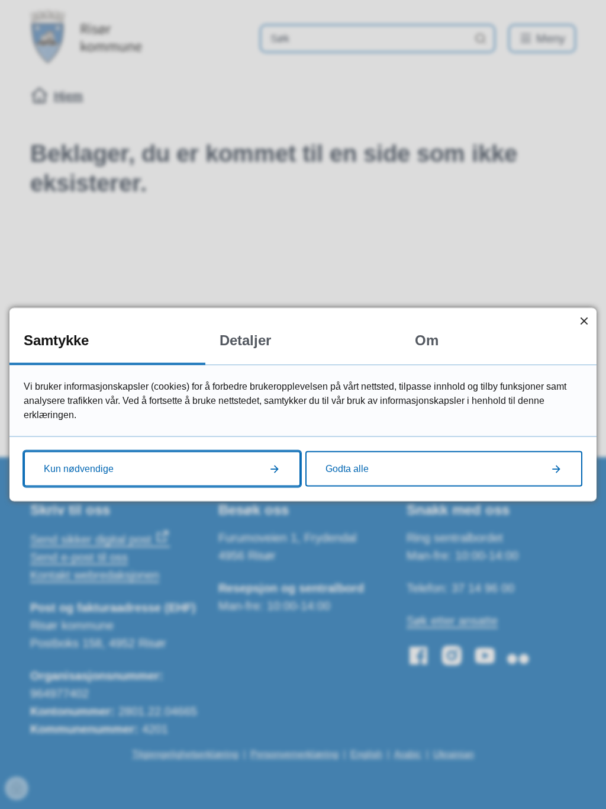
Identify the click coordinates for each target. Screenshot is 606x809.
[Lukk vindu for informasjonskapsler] (584, 321)
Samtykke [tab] (56, 340)
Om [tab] (427, 340)
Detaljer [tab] (245, 340)
